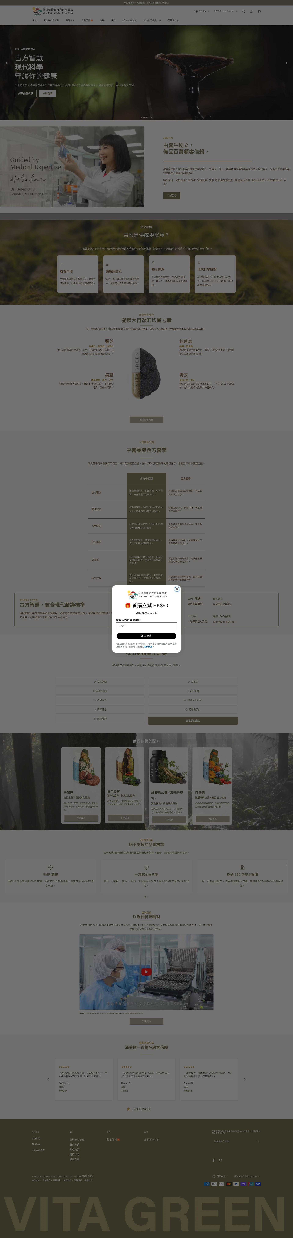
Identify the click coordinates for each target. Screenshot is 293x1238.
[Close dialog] (177, 589)
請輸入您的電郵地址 (128, 620)
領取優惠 (146, 636)
